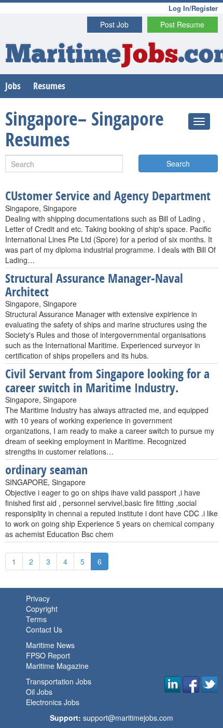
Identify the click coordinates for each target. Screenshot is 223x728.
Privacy (38, 598)
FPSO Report (48, 655)
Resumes (49, 85)
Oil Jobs (39, 691)
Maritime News (50, 645)
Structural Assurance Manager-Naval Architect (94, 285)
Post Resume (182, 24)
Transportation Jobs (58, 681)
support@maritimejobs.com (128, 717)
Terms (36, 619)
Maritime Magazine (57, 666)
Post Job (114, 24)
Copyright (42, 608)
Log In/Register (193, 8)
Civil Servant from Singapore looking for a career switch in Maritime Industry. (107, 380)
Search (178, 163)
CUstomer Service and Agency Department (108, 195)
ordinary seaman (46, 469)
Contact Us (44, 629)
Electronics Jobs (52, 702)
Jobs (13, 85)
